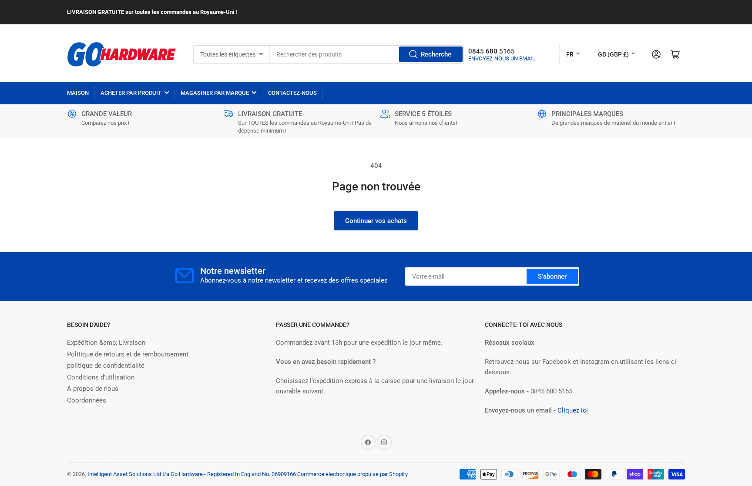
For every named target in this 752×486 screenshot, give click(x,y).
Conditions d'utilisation (100, 377)
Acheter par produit (131, 93)
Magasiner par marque (215, 93)
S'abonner (552, 276)
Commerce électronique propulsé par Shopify (352, 474)
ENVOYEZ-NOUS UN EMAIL (501, 58)
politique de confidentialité (105, 365)
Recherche (436, 54)
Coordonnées (86, 400)
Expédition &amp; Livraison (106, 342)
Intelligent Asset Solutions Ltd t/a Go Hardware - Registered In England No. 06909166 (191, 474)
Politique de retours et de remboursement (127, 354)
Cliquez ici (572, 410)
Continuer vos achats (376, 221)
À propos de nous (92, 389)
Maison (78, 93)
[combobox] (366, 54)
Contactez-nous (292, 93)
